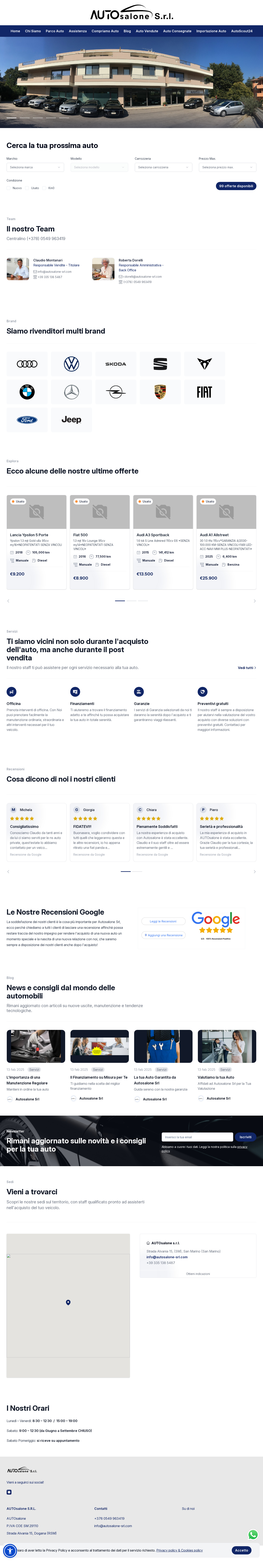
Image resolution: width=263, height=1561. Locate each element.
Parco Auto (55, 31)
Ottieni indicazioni (198, 1274)
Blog (127, 31)
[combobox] (35, 167)
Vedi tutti (246, 668)
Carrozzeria (143, 158)
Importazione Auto (211, 31)
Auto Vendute (147, 31)
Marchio (12, 158)
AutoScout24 (242, 31)
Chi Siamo (33, 31)
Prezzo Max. (207, 158)
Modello (76, 158)
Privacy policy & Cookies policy (179, 1550)
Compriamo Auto (105, 31)
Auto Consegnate (177, 31)
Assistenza (78, 31)
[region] (131, 548)
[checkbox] (8, 188)
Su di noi (188, 1509)
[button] (68, 1302)
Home (15, 31)
